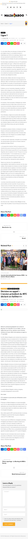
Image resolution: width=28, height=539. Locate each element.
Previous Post (7, 225)
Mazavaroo (23, 536)
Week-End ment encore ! (19, 474)
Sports (6, 23)
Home (2, 23)
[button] (23, 246)
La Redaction (5, 38)
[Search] (26, 15)
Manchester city (6, 227)
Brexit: (24, 238)
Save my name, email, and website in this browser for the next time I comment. (13, 519)
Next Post (22, 236)
